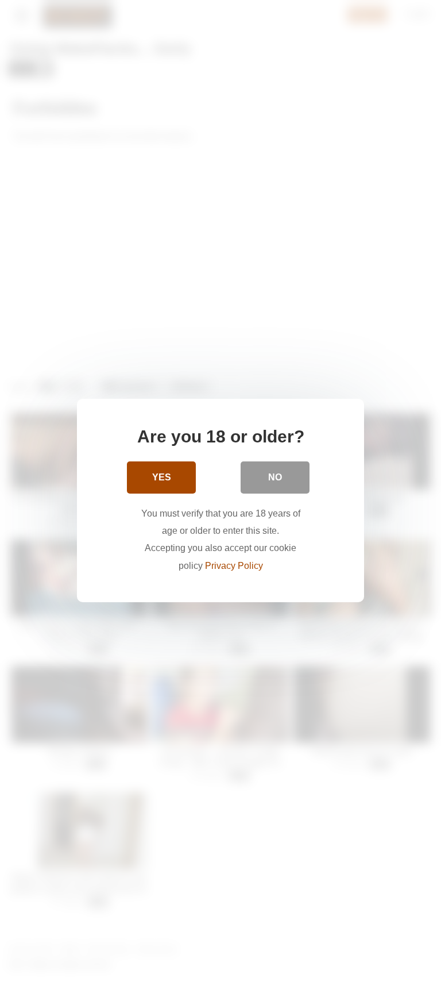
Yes (161, 477)
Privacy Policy (234, 566)
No (275, 477)
